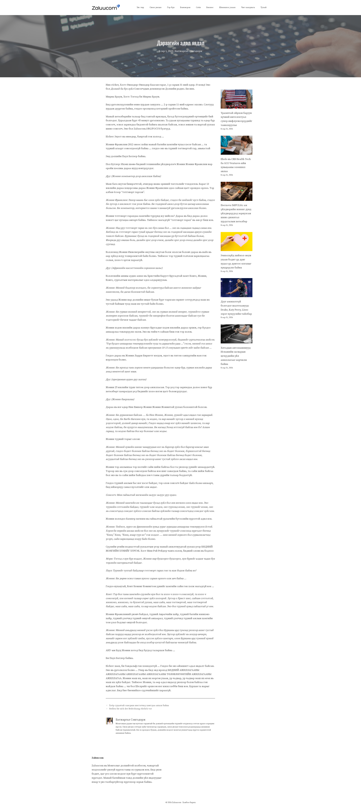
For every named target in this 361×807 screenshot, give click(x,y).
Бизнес (209, 7)
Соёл (198, 7)
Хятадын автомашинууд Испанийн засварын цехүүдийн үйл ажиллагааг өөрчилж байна (236, 356)
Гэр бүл (170, 7)
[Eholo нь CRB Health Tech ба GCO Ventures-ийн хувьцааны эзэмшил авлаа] (236, 152)
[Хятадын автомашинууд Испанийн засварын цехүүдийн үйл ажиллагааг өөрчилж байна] (236, 341)
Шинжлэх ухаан (227, 7)
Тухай (264, 7)
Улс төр (140, 7)
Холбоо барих (189, 802)
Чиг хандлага (248, 7)
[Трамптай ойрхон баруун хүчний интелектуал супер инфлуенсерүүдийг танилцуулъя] (236, 106)
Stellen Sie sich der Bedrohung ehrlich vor (130, 708)
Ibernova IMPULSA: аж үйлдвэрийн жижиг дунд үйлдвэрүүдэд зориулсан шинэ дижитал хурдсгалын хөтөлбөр (236, 213)
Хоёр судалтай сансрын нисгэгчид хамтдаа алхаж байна (139, 705)
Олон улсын (155, 7)
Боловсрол (185, 7)
